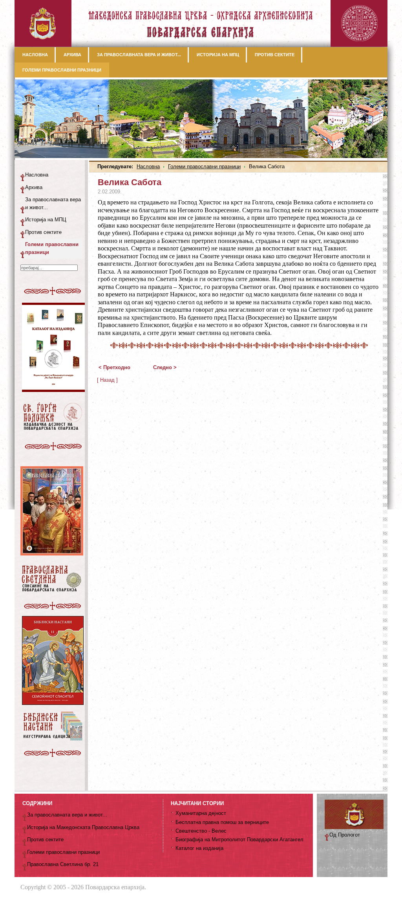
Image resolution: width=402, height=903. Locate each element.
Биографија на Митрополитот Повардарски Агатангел (239, 839)
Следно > (165, 367)
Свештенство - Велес (201, 831)
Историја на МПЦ (45, 220)
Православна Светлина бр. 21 (63, 864)
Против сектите (43, 232)
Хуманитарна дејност (200, 813)
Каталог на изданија (199, 848)
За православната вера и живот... (53, 203)
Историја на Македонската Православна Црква (83, 827)
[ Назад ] (107, 380)
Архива (33, 187)
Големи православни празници (204, 166)
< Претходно (114, 367)
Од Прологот (344, 835)
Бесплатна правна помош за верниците (222, 822)
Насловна (148, 166)
